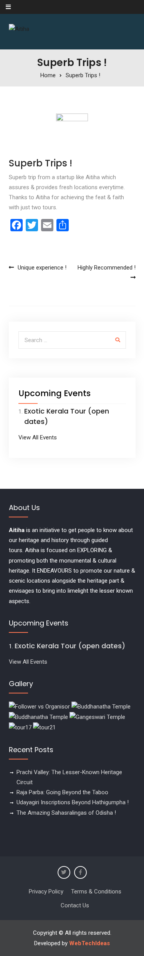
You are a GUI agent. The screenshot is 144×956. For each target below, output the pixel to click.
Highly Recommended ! (107, 267)
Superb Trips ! (40, 163)
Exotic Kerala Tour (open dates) (70, 646)
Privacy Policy (46, 891)
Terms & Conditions (96, 891)
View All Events (37, 437)
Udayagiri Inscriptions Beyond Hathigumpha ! (73, 802)
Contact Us (75, 905)
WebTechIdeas (89, 943)
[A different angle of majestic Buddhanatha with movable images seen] (38, 716)
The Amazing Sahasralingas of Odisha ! (66, 812)
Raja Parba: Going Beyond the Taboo (62, 792)
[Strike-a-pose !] (39, 706)
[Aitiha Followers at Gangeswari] (97, 716)
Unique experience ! (42, 267)
